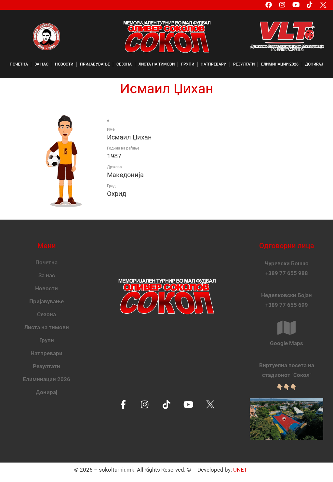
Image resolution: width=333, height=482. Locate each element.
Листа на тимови (157, 64)
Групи (187, 64)
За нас (41, 64)
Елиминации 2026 (280, 64)
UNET (240, 469)
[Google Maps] (286, 327)
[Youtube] (296, 5)
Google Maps (286, 343)
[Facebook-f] (123, 404)
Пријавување (95, 64)
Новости (64, 64)
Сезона (124, 64)
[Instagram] (282, 5)
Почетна (19, 64)
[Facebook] (268, 5)
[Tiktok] (309, 5)
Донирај (314, 64)
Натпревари (213, 64)
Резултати (244, 64)
